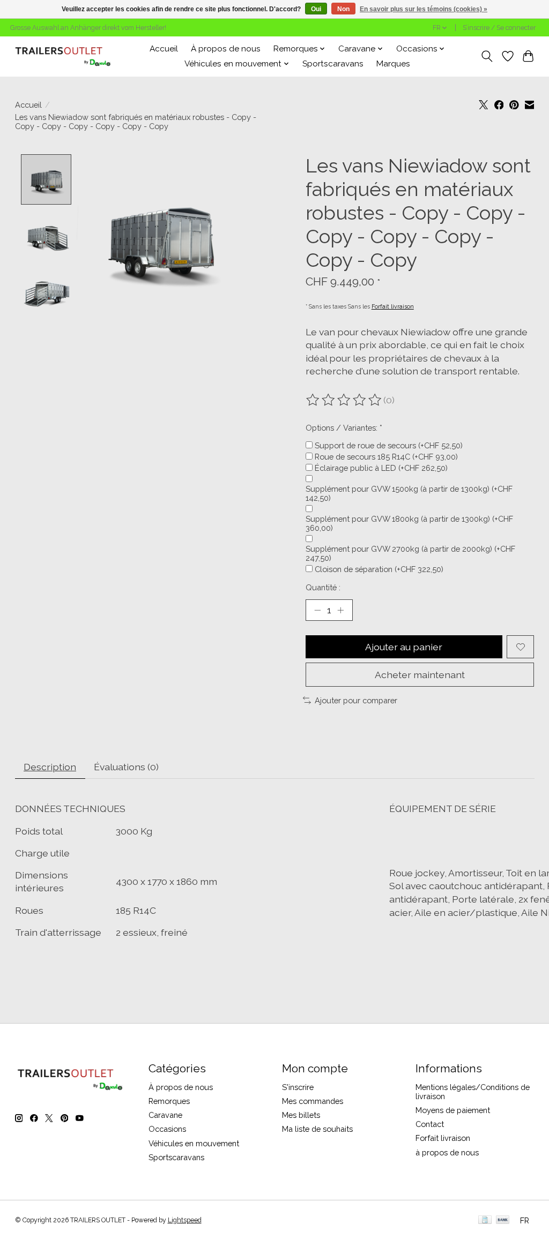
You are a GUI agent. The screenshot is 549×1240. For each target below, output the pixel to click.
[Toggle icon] (486, 56)
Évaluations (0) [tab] (126, 766)
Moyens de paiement (453, 1110)
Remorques (169, 1101)
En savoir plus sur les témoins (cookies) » (423, 9)
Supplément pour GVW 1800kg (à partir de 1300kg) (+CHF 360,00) (409, 523)
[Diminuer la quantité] (317, 610)
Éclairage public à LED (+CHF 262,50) (381, 467)
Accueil (164, 49)
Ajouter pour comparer (356, 700)
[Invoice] (485, 1220)
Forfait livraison (393, 306)
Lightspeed (185, 1220)
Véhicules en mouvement (194, 1143)
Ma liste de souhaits (317, 1128)
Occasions (167, 1128)
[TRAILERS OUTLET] (67, 56)
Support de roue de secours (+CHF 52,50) (389, 445)
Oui (316, 9)
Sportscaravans (332, 64)
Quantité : (323, 587)
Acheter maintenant (420, 674)
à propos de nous (447, 1152)
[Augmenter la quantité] (340, 610)
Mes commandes (312, 1101)
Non (343, 9)
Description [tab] (50, 766)
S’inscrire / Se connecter (499, 28)
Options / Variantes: (344, 427)
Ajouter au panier (403, 646)
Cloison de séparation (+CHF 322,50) (379, 569)
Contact (430, 1124)
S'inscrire (298, 1087)
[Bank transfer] (503, 1220)
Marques (393, 64)
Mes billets (301, 1114)
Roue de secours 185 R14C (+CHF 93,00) (386, 456)
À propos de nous (226, 49)
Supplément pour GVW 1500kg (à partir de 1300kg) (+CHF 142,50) (409, 493)
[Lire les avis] (345, 400)
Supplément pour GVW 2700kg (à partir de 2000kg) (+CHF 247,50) (410, 553)
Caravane (165, 1114)
